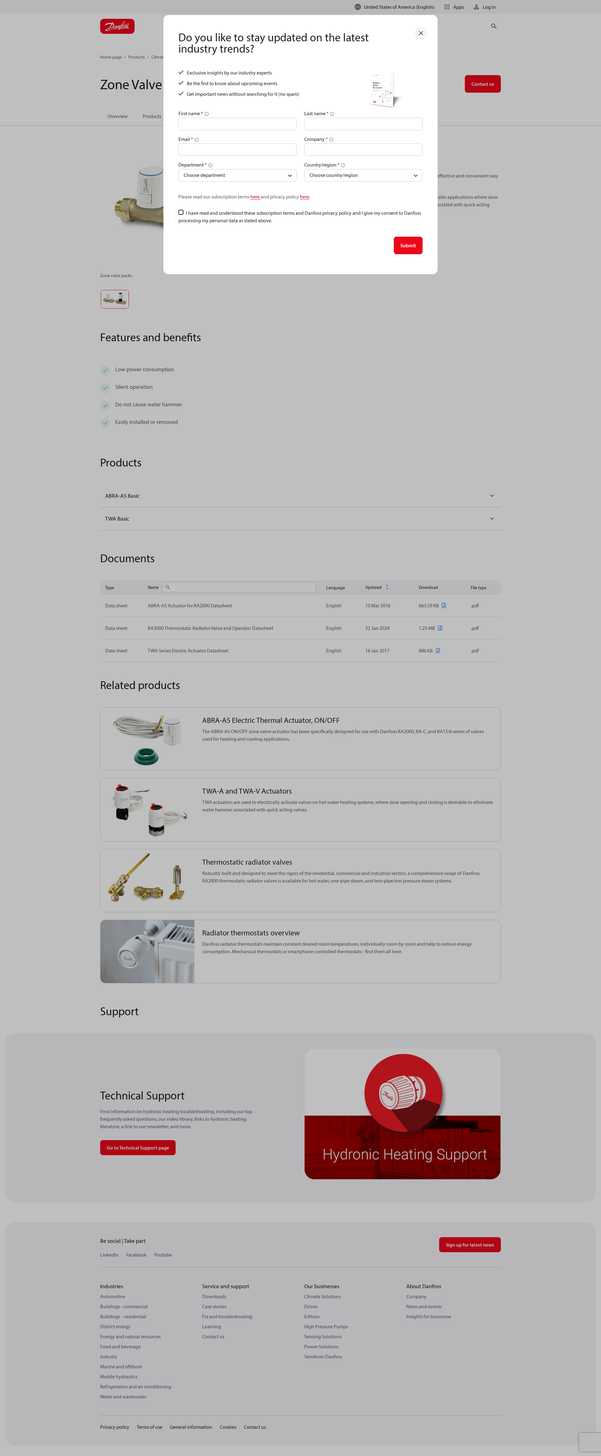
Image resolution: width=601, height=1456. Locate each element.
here (255, 196)
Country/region (322, 165)
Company (316, 139)
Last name (316, 113)
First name (190, 113)
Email (185, 139)
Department (192, 165)
